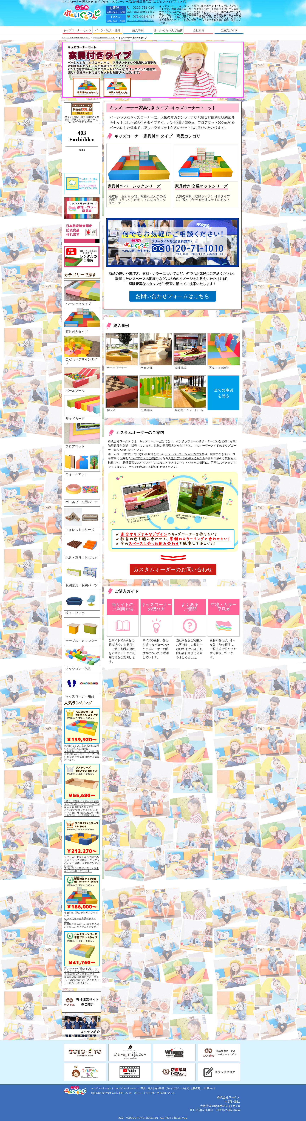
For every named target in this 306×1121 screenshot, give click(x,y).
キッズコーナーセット (77, 30)
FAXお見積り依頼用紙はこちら (140, 20)
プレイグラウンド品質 (177, 1088)
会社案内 (198, 30)
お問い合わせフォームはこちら (172, 296)
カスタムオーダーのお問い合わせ (173, 569)
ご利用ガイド (209, 1088)
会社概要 (195, 1088)
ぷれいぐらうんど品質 (168, 30)
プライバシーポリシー (131, 1093)
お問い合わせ (168, 1093)
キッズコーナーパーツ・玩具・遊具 (134, 1088)
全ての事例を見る (223, 393)
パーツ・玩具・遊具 (107, 30)
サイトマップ (152, 1093)
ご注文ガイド (228, 30)
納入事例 (138, 30)
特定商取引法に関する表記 (104, 1093)
